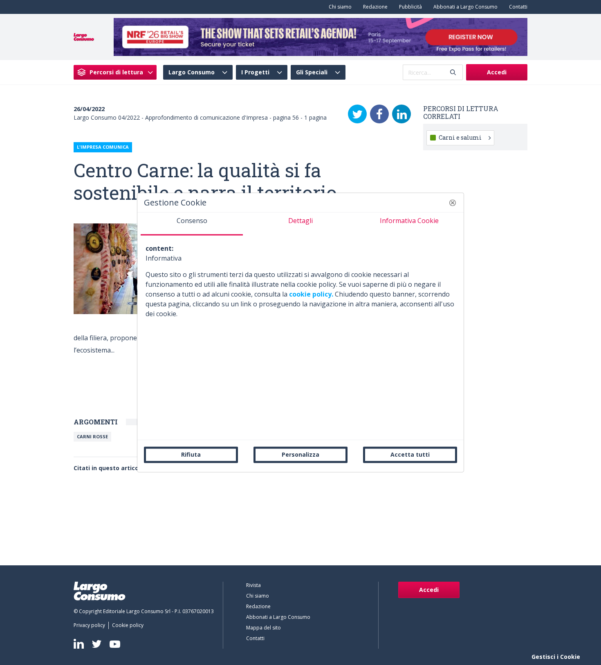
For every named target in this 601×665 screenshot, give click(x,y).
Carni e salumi (460, 137)
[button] (452, 202)
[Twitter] (357, 114)
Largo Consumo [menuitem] (191, 72)
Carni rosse (92, 436)
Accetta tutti (410, 454)
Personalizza (300, 454)
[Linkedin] (79, 644)
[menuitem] (338, 7)
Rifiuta (191, 454)
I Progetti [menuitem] (255, 72)
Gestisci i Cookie (555, 657)
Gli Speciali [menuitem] (311, 72)
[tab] (191, 223)
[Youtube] (115, 644)
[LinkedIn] (401, 114)
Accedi (497, 72)
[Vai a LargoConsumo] (84, 36)
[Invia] (453, 72)
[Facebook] (379, 114)
